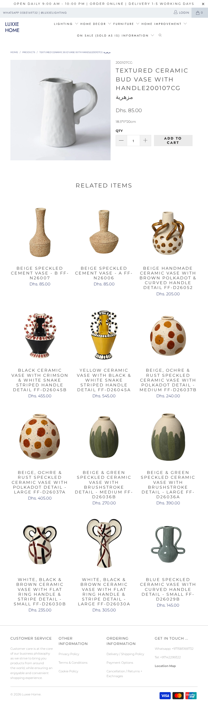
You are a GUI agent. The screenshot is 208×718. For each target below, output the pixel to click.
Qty (119, 131)
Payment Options (120, 662)
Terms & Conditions (73, 662)
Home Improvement (162, 24)
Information (135, 35)
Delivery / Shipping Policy (125, 654)
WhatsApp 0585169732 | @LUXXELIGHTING (35, 13)
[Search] (160, 36)
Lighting (64, 24)
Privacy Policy (69, 654)
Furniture (123, 24)
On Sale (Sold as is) (98, 35)
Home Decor (93, 24)
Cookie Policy (68, 671)
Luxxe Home (12, 27)
